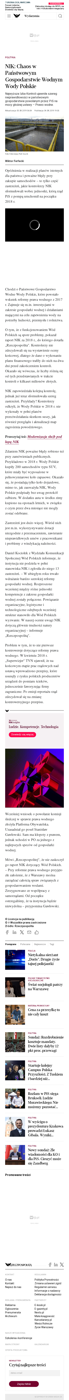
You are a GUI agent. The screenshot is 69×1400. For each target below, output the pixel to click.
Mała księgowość (44, 1316)
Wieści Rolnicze (43, 1323)
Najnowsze (40, 944)
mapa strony (12, 1344)
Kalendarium (42, 1344)
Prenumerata (13, 1312)
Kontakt (9, 1283)
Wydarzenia (31, 16)
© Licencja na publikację (20, 919)
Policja (31, 951)
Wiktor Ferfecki (14, 161)
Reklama (10, 1305)
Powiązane (10, 944)
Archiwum (11, 1316)
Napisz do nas (13, 1287)
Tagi (52, 944)
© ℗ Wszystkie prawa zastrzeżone (25, 922)
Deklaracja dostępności (48, 1294)
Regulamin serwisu (46, 1287)
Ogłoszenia (11, 1308)
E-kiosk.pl (40, 1305)
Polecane (25, 944)
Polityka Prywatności (47, 1279)
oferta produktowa (16, 1350)
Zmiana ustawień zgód (48, 1283)
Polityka (10, 57)
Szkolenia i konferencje (18, 1338)
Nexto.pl (39, 1312)
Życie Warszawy (44, 1327)
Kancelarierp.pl (43, 1319)
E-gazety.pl (41, 1308)
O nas (8, 1279)
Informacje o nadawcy (47, 1290)
